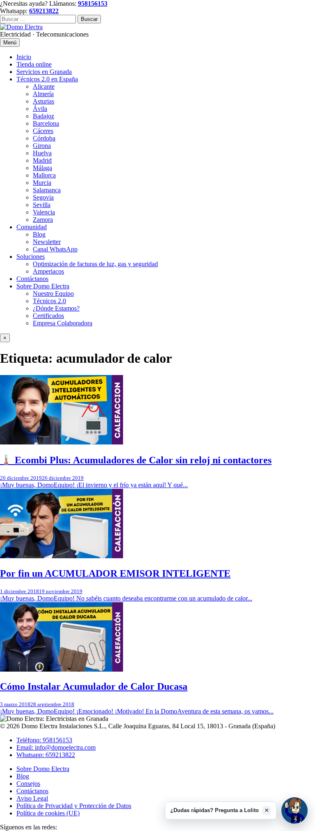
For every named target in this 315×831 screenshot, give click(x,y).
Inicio (23, 56)
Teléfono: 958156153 (44, 740)
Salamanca (47, 189)
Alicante (44, 86)
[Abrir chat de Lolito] (294, 810)
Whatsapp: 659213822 (45, 754)
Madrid (42, 160)
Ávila (40, 108)
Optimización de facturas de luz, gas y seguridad (95, 263)
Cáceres (43, 130)
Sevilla (41, 204)
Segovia (43, 197)
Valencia (44, 212)
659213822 (44, 10)
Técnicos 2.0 (49, 300)
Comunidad (31, 226)
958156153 (92, 3)
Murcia (42, 182)
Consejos (28, 783)
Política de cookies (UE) (48, 813)
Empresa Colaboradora (62, 323)
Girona (42, 145)
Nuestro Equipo (53, 293)
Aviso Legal (32, 798)
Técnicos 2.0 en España (47, 79)
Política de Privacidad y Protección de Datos (73, 805)
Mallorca (44, 175)
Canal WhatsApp (55, 249)
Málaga (42, 167)
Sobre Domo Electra (42, 286)
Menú (9, 42)
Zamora (43, 219)
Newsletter (47, 241)
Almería (43, 93)
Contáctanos (32, 278)
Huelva (42, 153)
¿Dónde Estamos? (56, 308)
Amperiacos (48, 271)
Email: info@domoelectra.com (56, 747)
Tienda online (34, 64)
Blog (39, 234)
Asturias (43, 101)
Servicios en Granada (44, 71)
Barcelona (46, 123)
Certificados (48, 315)
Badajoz (43, 116)
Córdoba (44, 138)
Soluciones (30, 256)
